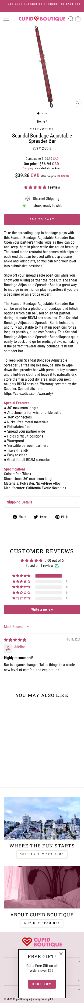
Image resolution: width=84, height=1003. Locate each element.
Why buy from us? (42, 923)
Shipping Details (19, 502)
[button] (35, 187)
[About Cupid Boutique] (42, 887)
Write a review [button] (42, 609)
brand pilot (47, 999)
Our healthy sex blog (42, 854)
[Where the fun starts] (42, 818)
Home (41, 122)
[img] (15, 640)
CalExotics (42, 129)
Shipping (28, 168)
